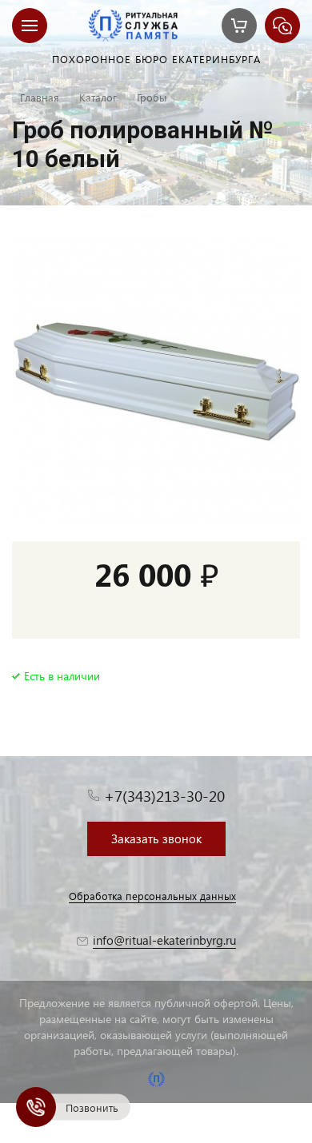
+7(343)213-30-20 (164, 796)
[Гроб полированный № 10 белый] (156, 381)
